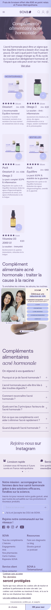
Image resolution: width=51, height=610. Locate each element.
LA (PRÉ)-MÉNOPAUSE (38, 311)
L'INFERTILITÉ (38, 319)
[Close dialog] (47, 289)
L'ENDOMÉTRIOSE (38, 308)
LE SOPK (37, 304)
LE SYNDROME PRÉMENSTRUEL (38, 315)
